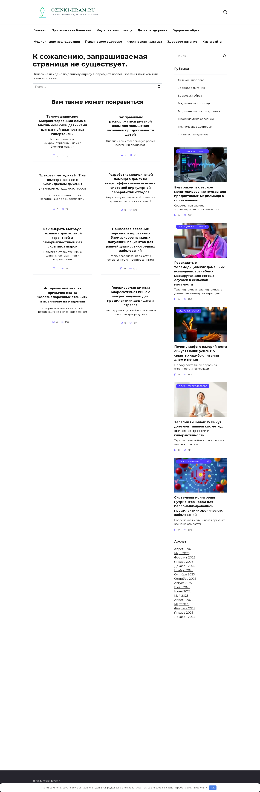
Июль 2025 (182, 587)
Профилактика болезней (71, 30)
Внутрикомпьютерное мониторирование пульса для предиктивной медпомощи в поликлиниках (200, 193)
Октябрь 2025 (184, 574)
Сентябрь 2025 (185, 578)
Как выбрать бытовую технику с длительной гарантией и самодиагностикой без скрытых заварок (62, 237)
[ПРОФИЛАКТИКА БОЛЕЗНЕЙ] (200, 490)
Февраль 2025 (184, 608)
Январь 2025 (183, 612)
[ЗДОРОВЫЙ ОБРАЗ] (200, 339)
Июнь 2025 (182, 591)
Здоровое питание (182, 41)
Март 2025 (181, 604)
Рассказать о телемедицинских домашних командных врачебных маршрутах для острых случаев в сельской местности (199, 273)
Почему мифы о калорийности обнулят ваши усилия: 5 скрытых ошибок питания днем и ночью (200, 353)
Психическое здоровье (103, 41)
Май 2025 (181, 595)
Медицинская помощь (114, 30)
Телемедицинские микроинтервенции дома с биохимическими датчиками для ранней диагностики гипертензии (62, 125)
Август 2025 (183, 583)
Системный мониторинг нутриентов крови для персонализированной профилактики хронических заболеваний (198, 506)
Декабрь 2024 (184, 617)
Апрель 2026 (183, 549)
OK (213, 787)
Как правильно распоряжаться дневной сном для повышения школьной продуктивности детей (130, 125)
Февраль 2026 (184, 557)
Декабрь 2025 (184, 566)
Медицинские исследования (57, 41)
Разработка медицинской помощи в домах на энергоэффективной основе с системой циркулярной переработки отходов (130, 183)
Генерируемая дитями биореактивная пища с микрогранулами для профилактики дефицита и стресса (130, 296)
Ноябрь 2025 (183, 570)
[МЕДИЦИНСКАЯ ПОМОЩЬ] (200, 180)
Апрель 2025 (183, 600)
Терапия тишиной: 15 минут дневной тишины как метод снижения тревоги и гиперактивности (198, 428)
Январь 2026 (183, 561)
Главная (40, 30)
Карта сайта (212, 41)
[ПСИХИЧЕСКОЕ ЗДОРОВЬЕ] (200, 415)
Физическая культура (144, 41)
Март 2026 (181, 553)
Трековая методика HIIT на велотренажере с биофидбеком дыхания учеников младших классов (62, 181)
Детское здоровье (152, 30)
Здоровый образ (186, 30)
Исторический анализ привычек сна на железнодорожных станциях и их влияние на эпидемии (62, 294)
